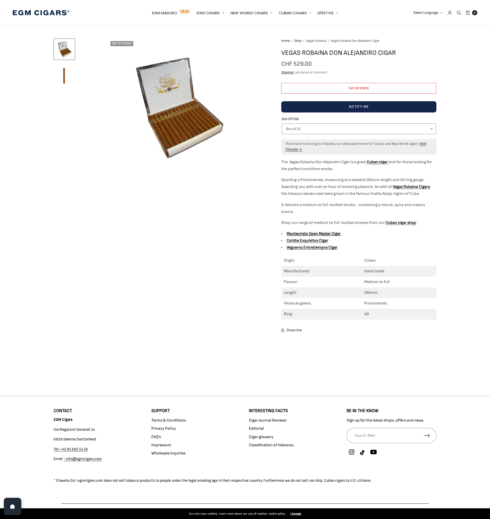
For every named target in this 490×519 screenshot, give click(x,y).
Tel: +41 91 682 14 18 (71, 449)
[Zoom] (177, 107)
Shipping (287, 72)
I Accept (295, 513)
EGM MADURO (164, 13)
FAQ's (156, 437)
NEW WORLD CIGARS (249, 13)
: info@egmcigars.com (83, 459)
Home (285, 41)
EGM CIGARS (208, 13)
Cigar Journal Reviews (267, 420)
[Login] (450, 13)
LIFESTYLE (325, 13)
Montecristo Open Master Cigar (314, 234)
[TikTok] (363, 453)
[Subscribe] (430, 435)
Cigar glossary (261, 437)
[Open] (12, 506)
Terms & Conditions (168, 420)
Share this (294, 330)
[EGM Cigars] (41, 12)
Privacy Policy (163, 428)
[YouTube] (374, 452)
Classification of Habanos (271, 445)
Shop (297, 41)
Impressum (161, 445)
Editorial (256, 428)
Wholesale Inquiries (168, 453)
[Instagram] (352, 452)
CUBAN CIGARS (293, 13)
